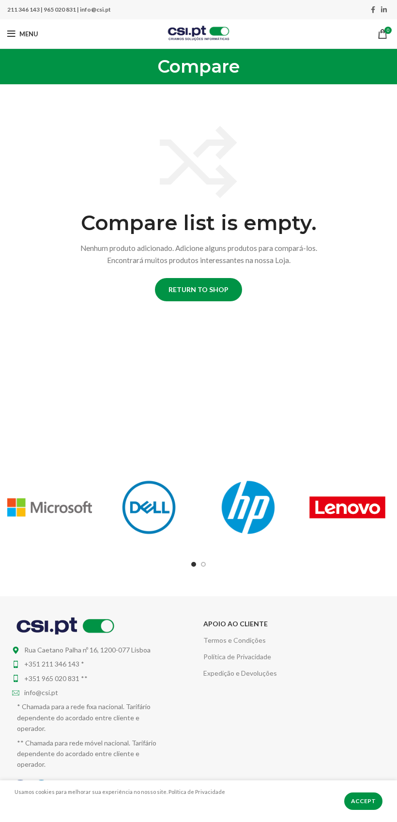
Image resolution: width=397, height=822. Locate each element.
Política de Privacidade (237, 656)
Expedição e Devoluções (240, 673)
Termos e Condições (234, 640)
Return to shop (198, 289)
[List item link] (88, 664)
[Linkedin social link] (384, 9)
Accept (363, 801)
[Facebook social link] (373, 9)
